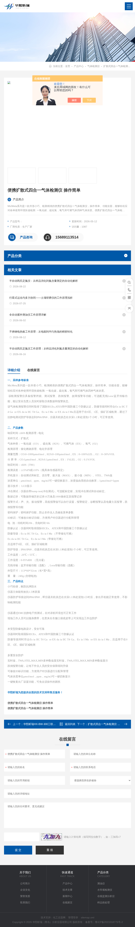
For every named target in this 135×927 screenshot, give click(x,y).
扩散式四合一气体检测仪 (116, 66)
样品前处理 (103, 902)
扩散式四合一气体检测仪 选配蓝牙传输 (110, 724)
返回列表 (70, 724)
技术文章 (67, 889)
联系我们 (25, 902)
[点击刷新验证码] (51, 836)
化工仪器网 (59, 917)
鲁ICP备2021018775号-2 (109, 922)
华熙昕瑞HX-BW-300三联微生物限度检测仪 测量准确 (54, 724)
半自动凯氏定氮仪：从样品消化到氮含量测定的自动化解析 (43, 280)
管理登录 (73, 917)
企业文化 (25, 889)
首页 (67, 66)
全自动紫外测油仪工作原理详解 (27, 314)
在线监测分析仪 (106, 896)
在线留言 (33, 370)
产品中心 (79, 66)
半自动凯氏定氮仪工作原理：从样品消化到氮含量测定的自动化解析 (48, 348)
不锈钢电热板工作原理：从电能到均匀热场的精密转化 (41, 331)
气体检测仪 (93, 66)
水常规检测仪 (104, 889)
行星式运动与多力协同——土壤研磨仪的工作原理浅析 (41, 297)
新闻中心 (67, 896)
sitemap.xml (87, 917)
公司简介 (25, 883)
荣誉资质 (25, 896)
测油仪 (101, 883)
